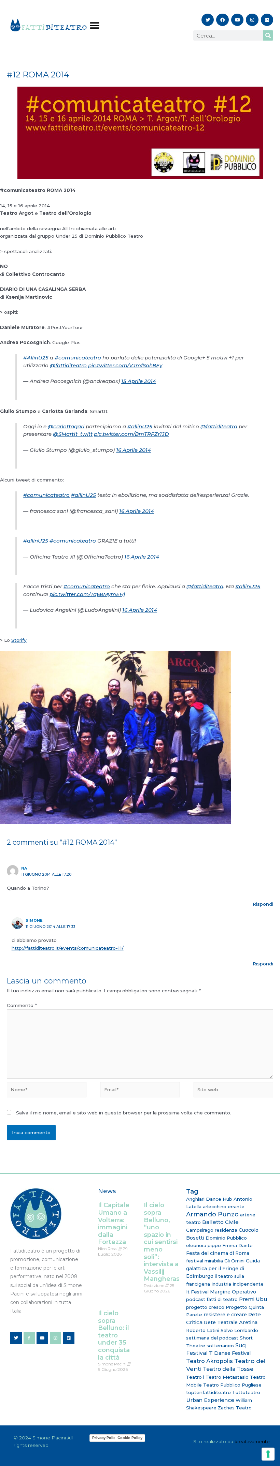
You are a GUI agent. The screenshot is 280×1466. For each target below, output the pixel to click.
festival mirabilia (204, 1260)
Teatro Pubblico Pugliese (232, 1385)
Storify (19, 640)
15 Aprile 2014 (138, 381)
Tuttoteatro (246, 1392)
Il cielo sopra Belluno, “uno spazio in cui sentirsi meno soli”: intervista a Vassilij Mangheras (162, 1242)
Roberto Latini (202, 1330)
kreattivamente (252, 1441)
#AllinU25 (35, 357)
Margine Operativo (233, 1292)
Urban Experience (210, 1400)
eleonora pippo (203, 1245)
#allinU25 (139, 426)
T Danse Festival (230, 1353)
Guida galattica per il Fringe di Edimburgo (223, 1268)
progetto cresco (205, 1307)
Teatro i (195, 1377)
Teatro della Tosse (228, 1369)
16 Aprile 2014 (133, 450)
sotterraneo (220, 1345)
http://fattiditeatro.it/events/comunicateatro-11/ (68, 948)
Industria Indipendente (237, 1284)
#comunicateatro (78, 357)
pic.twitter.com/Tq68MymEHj (87, 594)
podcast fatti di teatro (212, 1299)
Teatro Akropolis (209, 1361)
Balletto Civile (220, 1222)
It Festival (197, 1291)
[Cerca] (268, 35)
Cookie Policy (129, 1437)
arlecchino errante (223, 1206)
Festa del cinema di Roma (217, 1253)
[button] (94, 25)
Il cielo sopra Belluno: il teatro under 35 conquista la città (114, 1335)
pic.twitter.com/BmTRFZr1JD (131, 434)
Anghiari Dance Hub (209, 1199)
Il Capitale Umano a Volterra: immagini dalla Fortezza (113, 1223)
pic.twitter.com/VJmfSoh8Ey (125, 365)
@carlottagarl (66, 426)
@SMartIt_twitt (73, 434)
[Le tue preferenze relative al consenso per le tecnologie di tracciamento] (268, 1454)
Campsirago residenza (211, 1230)
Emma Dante (237, 1245)
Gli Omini (234, 1260)
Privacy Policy (104, 1437)
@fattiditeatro (68, 365)
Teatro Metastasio (227, 1377)
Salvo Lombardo (239, 1330)
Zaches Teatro (235, 1407)
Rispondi (263, 904)
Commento (22, 1005)
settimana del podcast (212, 1338)
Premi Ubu (253, 1299)
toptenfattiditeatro (208, 1392)
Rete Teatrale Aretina (230, 1322)
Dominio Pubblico (226, 1238)
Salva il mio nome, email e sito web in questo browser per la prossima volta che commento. (123, 1112)
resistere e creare (225, 1315)
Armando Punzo (212, 1214)
